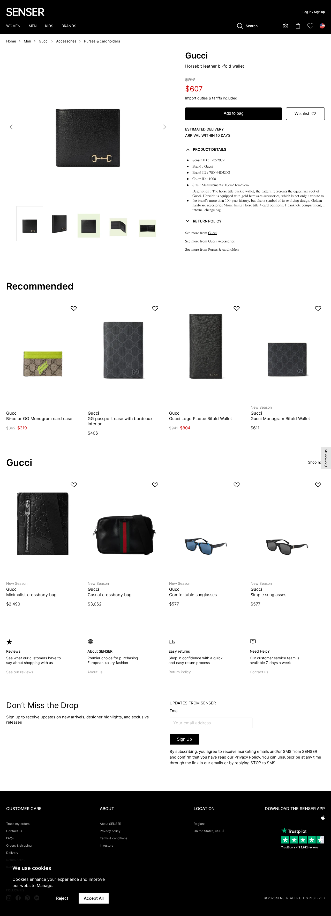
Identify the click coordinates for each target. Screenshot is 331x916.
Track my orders (17, 824)
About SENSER (110, 824)
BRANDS (69, 26)
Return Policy (180, 672)
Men (27, 41)
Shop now (316, 462)
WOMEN (13, 26)
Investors (106, 845)
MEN (33, 26)
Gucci (43, 41)
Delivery (12, 853)
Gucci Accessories (221, 241)
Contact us (259, 672)
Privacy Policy (247, 757)
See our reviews (19, 672)
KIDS (49, 26)
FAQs (10, 838)
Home (11, 41)
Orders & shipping (19, 845)
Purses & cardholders (102, 41)
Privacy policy (110, 831)
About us (94, 672)
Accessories (66, 41)
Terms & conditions (113, 838)
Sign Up (184, 739)
